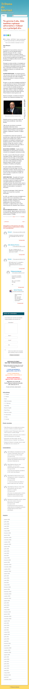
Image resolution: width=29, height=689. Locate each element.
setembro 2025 (7, 544)
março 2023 (7, 609)
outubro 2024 (7, 569)
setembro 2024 (7, 571)
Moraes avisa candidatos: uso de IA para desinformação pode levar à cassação (15, 466)
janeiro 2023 (7, 614)
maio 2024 (6, 580)
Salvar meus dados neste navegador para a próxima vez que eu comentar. (15, 352)
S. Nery (6, 416)
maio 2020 (6, 661)
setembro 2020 (7, 652)
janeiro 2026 (7, 535)
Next (24, 221)
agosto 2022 (7, 620)
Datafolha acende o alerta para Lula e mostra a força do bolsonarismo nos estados (16, 501)
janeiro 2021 (7, 645)
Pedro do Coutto (8, 412)
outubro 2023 (7, 596)
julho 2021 (6, 636)
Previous (6, 221)
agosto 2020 (7, 654)
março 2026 (7, 530)
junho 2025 (6, 551)
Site (9, 344)
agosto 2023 (7, 600)
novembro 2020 (7, 648)
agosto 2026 (7, 519)
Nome (9, 335)
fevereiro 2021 (7, 643)
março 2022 (7, 632)
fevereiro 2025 (7, 560)
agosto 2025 (7, 546)
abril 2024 (6, 582)
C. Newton (6, 396)
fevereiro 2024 (7, 587)
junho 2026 (6, 524)
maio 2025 (6, 553)
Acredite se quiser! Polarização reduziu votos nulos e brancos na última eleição (16, 453)
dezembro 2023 (7, 591)
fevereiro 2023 (7, 611)
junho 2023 (6, 605)
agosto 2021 (7, 634)
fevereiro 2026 (7, 533)
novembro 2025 (7, 539)
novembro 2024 (7, 566)
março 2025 (7, 557)
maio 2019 (6, 668)
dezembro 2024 (7, 564)
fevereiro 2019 (7, 675)
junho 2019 (6, 666)
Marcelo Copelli (7, 407)
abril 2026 (6, 528)
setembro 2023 (7, 598)
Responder (22, 240)
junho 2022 (6, 625)
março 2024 (7, 584)
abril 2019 (6, 670)
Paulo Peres (7, 410)
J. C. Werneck (7, 403)
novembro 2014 (7, 679)
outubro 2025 (7, 542)
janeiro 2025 (7, 562)
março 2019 (7, 672)
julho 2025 (6, 548)
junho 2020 (6, 659)
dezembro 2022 (7, 616)
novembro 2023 (7, 593)
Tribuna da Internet (16, 271)
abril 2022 (6, 629)
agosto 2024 (7, 573)
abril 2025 (6, 555)
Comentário (11, 322)
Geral (14, 216)
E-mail (9, 340)
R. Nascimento (7, 414)
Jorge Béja (6, 405)
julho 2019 (6, 663)
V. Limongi (6, 419)
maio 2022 (6, 627)
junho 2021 (6, 638)
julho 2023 (6, 602)
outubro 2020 (7, 650)
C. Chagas (6, 394)
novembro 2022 (7, 618)
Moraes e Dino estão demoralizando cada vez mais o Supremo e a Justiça (15, 488)
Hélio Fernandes (8, 401)
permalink (22, 216)
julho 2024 (6, 575)
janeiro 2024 (7, 589)
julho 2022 (6, 623)
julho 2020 (6, 657)
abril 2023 (6, 607)
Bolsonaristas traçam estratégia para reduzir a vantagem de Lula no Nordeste (16, 477)
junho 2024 (6, 578)
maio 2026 (6, 526)
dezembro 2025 (7, 537)
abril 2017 (6, 677)
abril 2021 (6, 641)
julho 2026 (6, 521)
